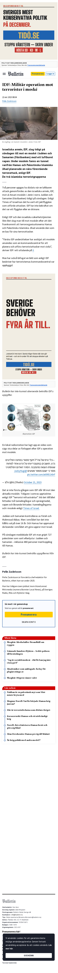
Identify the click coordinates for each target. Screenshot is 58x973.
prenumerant (28, 608)
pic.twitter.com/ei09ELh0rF (41, 474)
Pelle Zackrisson (9, 101)
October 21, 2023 (33, 482)
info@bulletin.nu (17, 915)
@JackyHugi (20, 470)
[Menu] (4, 74)
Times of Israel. (31, 508)
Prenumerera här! (11, 931)
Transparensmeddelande (36, 65)
